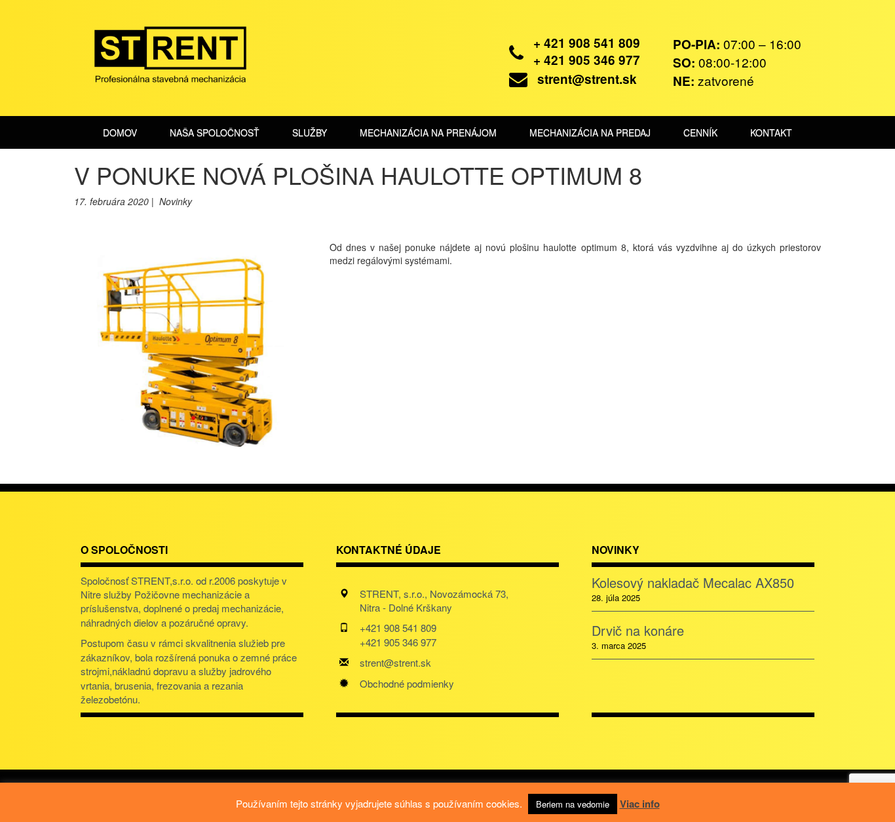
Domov (120, 132)
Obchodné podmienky (407, 683)
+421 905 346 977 (398, 642)
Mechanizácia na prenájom (428, 132)
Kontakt (771, 132)
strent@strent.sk (587, 79)
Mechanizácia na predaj (590, 132)
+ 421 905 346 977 (586, 60)
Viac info (640, 803)
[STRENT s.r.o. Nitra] (160, 52)
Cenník (700, 132)
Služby (309, 132)
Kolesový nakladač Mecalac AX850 (693, 583)
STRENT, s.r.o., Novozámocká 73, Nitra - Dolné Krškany (434, 600)
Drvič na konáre (638, 630)
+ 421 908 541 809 (586, 43)
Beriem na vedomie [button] (572, 804)
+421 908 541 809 (398, 628)
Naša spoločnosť (214, 132)
